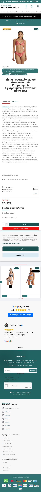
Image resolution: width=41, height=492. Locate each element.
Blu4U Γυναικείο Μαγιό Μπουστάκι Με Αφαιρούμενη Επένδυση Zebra (10, 289)
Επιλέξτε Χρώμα (8, 213)
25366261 (6, 74)
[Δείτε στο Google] (6, 325)
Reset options (5, 209)
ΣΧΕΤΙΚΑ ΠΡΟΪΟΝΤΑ (20, 262)
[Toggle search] (32, 6)
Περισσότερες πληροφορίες (11, 243)
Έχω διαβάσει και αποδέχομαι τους (21, 393)
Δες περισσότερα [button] (10, 337)
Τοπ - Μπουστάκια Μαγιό (19, 74)
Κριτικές (15, 101)
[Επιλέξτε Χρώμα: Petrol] (30, 286)
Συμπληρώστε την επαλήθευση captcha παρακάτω (10, 379)
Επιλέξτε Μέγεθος (9, 217)
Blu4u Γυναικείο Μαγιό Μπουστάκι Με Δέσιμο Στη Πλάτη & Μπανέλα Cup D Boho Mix (31, 289)
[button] (18, 298)
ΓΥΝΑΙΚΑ (5, 12)
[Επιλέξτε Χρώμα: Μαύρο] (10, 286)
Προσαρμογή (20, 255)
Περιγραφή (6, 101)
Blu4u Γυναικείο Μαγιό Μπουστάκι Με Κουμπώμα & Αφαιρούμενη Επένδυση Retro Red (18, 70)
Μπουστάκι (5, 106)
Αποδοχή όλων (20, 249)
